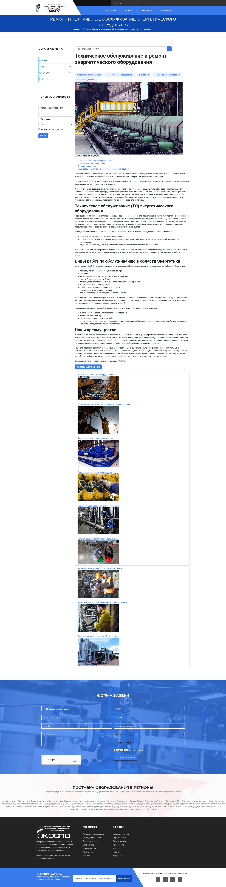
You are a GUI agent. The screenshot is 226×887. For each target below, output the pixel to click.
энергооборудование (86, 80)
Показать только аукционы (52, 129)
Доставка (117, 848)
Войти (118, 3)
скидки (163, 356)
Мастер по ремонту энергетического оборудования (100, 568)
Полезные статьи (90, 841)
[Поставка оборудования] (38, 8)
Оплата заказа (119, 841)
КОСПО (54, 11)
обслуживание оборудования (167, 75)
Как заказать (118, 845)
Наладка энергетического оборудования (95, 438)
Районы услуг (88, 852)
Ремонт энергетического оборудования (95, 472)
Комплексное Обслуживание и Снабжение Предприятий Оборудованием (54, 7)
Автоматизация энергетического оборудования (99, 539)
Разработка (166, 10)
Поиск (43, 135)
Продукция (146, 10)
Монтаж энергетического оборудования (95, 375)
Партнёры (87, 856)
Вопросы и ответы (121, 834)
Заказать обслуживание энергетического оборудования (104, 169)
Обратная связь (120, 838)
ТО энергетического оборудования (95, 161)
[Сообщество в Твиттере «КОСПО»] (129, 3)
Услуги (128, 10)
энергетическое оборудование (119, 75)
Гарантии (117, 852)
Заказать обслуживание (88, 367)
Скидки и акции (89, 845)
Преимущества (89, 848)
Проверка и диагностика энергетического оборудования (102, 602)
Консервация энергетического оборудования (97, 636)
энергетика (144, 75)
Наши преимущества (89, 166)
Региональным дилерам (93, 834)
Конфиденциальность (92, 838)
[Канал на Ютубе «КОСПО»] (134, 3)
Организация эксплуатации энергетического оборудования (104, 404)
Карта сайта (118, 856)
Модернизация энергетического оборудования (98, 506)
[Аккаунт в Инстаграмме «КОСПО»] (138, 3)
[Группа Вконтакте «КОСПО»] (125, 3)
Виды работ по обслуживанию (93, 163)
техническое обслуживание (89, 75)
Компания (111, 10)
